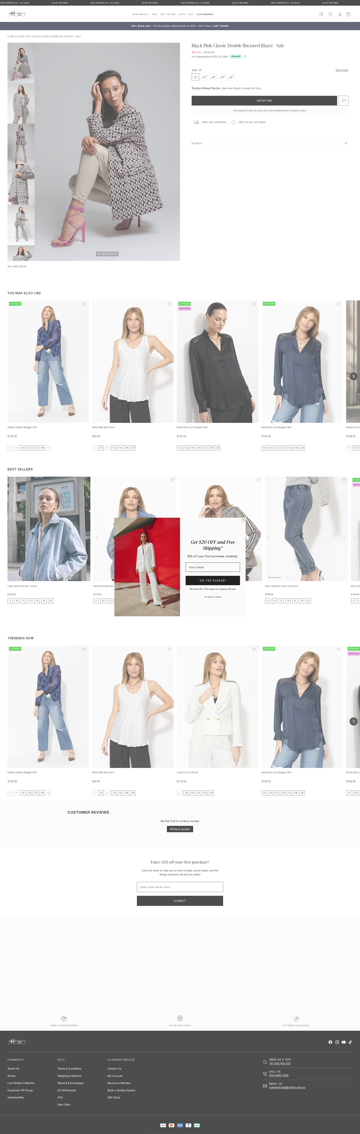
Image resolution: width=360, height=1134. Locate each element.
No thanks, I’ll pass (213, 597)
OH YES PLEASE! (213, 580)
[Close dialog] (244, 519)
